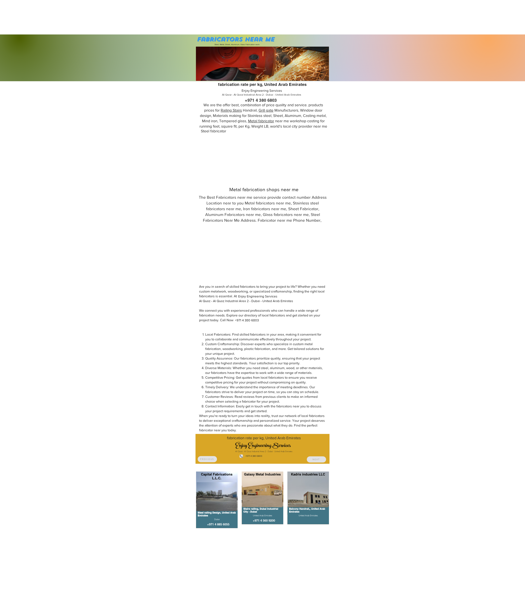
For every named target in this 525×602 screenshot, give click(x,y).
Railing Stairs (231, 110)
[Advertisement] (20, 17)
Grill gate (266, 110)
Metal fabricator (261, 121)
